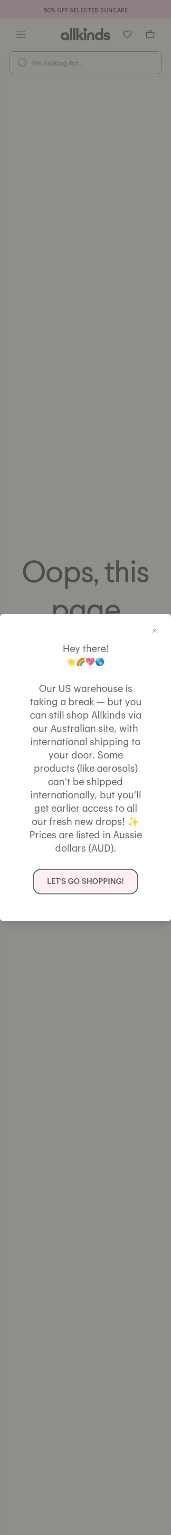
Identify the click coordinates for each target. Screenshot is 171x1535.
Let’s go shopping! (85, 881)
